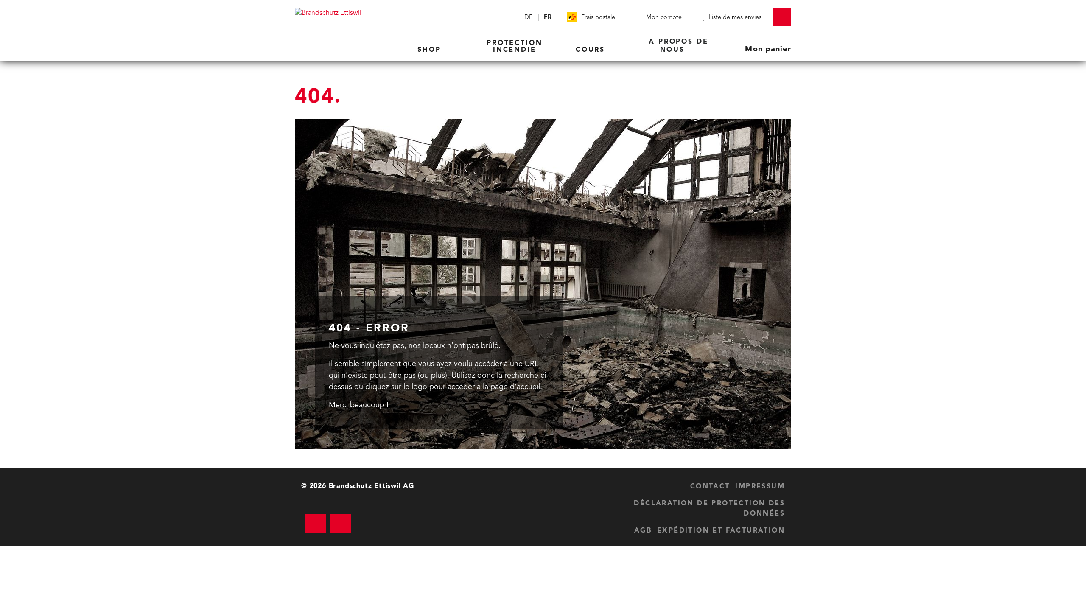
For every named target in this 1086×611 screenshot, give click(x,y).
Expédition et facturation (721, 530)
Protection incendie (515, 46)
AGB (643, 530)
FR (547, 17)
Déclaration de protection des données (709, 508)
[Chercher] (512, 17)
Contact (710, 486)
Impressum (760, 486)
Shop (430, 50)
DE (528, 17)
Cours (592, 50)
